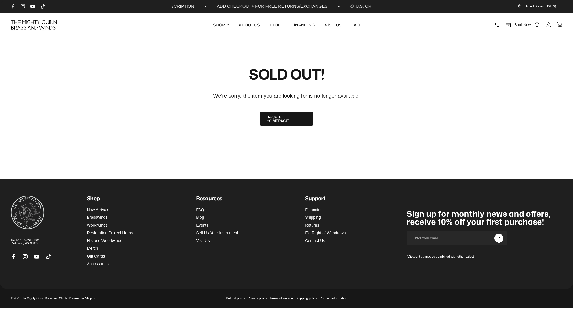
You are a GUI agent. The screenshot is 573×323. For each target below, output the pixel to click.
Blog (200, 217)
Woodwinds (97, 225)
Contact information (333, 298)
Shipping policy (306, 298)
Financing (314, 209)
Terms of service (281, 298)
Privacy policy (257, 298)
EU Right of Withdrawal (326, 233)
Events (202, 225)
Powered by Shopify (82, 298)
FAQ (200, 209)
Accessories (98, 264)
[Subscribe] (498, 238)
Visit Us (203, 240)
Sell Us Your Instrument (217, 233)
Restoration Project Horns (110, 233)
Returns (312, 225)
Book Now (522, 25)
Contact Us (315, 240)
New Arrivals (98, 209)
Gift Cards (96, 256)
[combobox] (540, 6)
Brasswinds (97, 217)
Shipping (313, 217)
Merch (92, 248)
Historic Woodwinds (104, 240)
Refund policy (235, 298)
